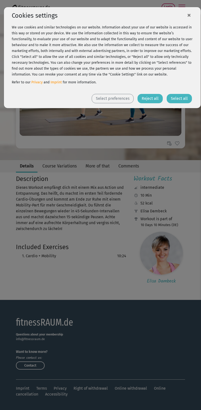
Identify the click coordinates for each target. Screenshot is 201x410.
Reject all (150, 98)
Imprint (56, 82)
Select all (179, 98)
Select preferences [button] (112, 98)
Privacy (37, 82)
